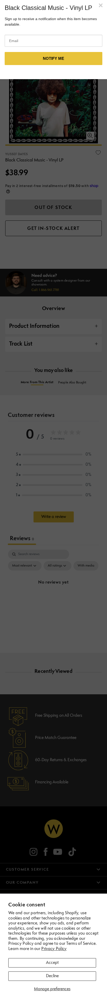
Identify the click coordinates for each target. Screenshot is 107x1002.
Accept (52, 963)
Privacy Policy (53, 949)
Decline (52, 976)
